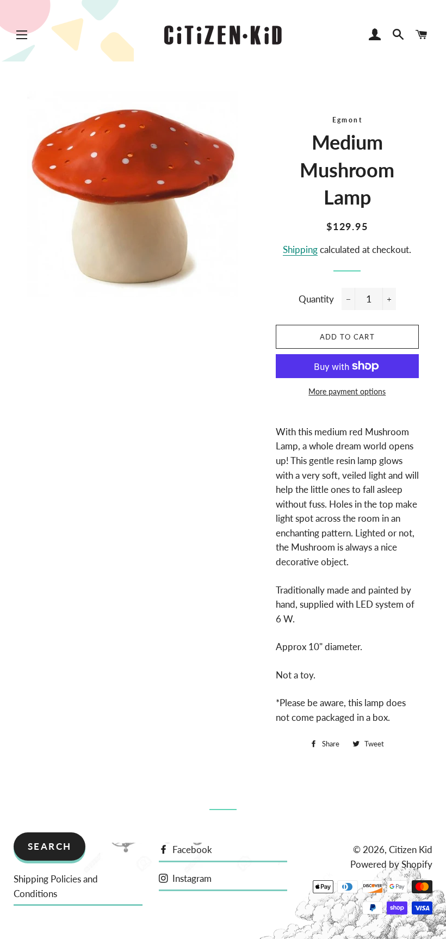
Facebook (191, 849)
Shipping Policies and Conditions (56, 886)
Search (50, 846)
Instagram (191, 878)
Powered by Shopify (391, 864)
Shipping (300, 249)
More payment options (347, 391)
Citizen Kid (410, 849)
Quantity (316, 299)
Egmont (347, 120)
